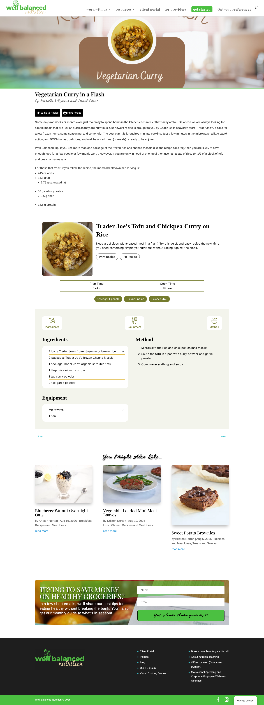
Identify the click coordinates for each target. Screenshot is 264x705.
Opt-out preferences (234, 9)
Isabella (47, 101)
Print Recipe (74, 112)
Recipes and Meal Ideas (77, 101)
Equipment (134, 326)
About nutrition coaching (205, 656)
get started (202, 9)
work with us (96, 9)
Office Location (199, 662)
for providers (175, 9)
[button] (123, 351)
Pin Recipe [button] (130, 257)
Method (214, 326)
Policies (144, 656)
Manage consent (245, 700)
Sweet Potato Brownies (193, 533)
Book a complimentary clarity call (209, 651)
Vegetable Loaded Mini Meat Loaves (130, 512)
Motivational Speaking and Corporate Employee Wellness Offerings (208, 676)
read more (41, 530)
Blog (142, 662)
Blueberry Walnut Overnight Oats (61, 512)
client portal (150, 9)
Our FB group (148, 667)
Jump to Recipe (49, 112)
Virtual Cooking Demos (153, 673)
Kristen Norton (48, 520)
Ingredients (52, 326)
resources (124, 9)
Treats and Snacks (205, 543)
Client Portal (147, 651)
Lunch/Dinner (112, 525)
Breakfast (85, 520)
